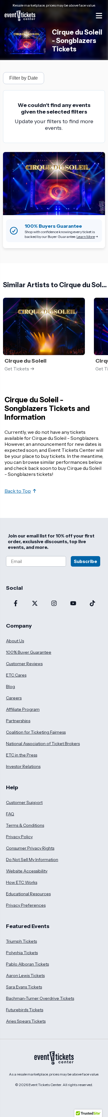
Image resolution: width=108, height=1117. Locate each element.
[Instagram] (54, 603)
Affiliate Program (23, 709)
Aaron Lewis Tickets (25, 975)
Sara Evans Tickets (24, 987)
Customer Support (24, 802)
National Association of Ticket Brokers (43, 743)
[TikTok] (92, 603)
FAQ (10, 814)
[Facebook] (15, 603)
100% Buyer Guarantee (28, 652)
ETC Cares (16, 675)
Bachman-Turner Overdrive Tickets (40, 998)
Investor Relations (23, 766)
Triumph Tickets (21, 941)
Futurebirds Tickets (24, 1009)
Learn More (85, 236)
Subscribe (85, 561)
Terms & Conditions (25, 825)
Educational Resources (28, 893)
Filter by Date (23, 78)
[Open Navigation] (99, 16)
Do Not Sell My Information (32, 859)
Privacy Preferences (26, 905)
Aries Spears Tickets (26, 1021)
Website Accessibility (26, 871)
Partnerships (18, 720)
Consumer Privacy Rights (30, 848)
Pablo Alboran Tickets (27, 964)
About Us (15, 641)
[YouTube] (73, 603)
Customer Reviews (24, 663)
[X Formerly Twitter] (34, 603)
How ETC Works (21, 882)
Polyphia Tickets (22, 952)
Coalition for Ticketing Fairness (36, 732)
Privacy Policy (19, 836)
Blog (10, 686)
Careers (14, 698)
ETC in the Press (21, 755)
